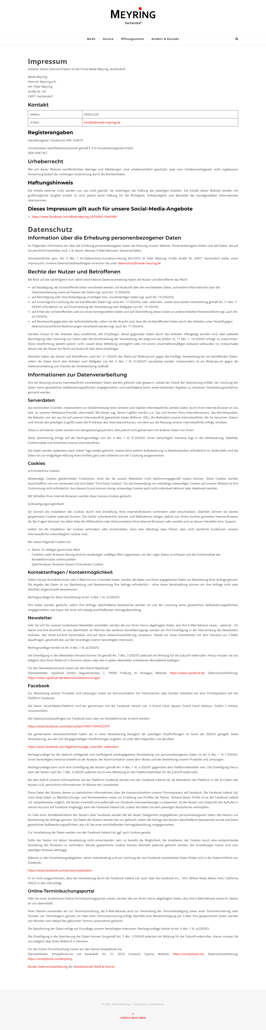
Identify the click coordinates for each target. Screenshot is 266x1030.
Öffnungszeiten (132, 39)
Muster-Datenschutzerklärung (48, 966)
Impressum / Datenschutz (149, 1004)
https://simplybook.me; (188, 954)
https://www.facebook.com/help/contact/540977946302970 (69, 726)
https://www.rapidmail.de (187, 673)
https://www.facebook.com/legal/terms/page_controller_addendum (73, 747)
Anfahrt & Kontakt (165, 39)
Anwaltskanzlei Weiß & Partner (94, 966)
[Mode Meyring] (133, 15)
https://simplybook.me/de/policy (50, 959)
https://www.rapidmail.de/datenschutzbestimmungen (64, 678)
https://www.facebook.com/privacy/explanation (60, 870)
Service (108, 39)
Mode (91, 39)
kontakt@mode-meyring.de (102, 122)
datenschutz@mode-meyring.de (139, 263)
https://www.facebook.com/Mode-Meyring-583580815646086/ (74, 217)
